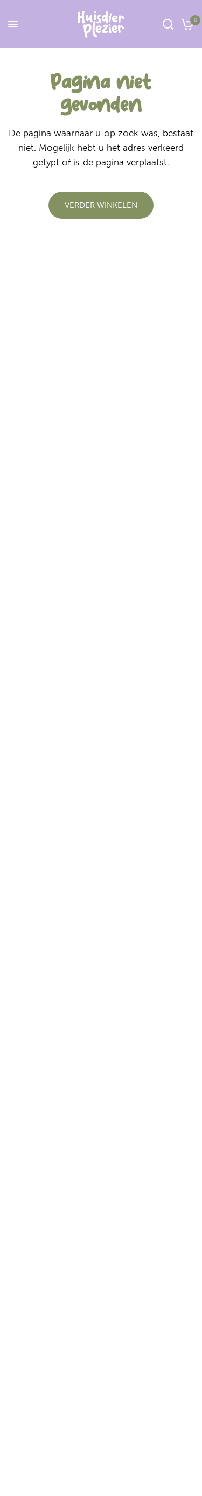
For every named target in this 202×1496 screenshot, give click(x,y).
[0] (185, 24)
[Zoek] (168, 24)
